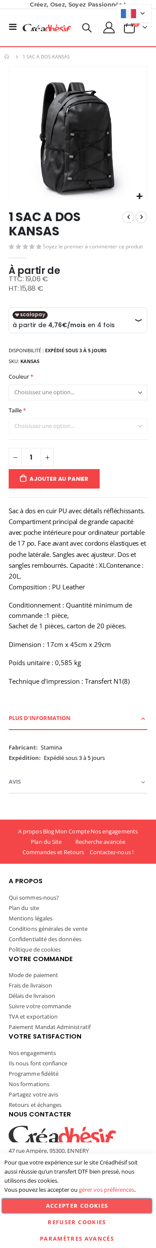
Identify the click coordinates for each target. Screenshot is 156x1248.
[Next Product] (141, 217)
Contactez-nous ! (111, 852)
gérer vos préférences (106, 1189)
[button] (139, 196)
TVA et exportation (33, 1016)
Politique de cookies (35, 949)
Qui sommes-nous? (34, 897)
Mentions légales (30, 918)
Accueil (7, 56)
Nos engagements (114, 831)
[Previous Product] (128, 217)
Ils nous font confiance (38, 1063)
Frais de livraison (30, 985)
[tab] (78, 718)
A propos (30, 831)
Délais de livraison (32, 996)
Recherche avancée (100, 842)
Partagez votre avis (33, 1094)
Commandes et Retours (53, 852)
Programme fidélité (33, 1074)
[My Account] (109, 27)
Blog (48, 831)
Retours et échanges (35, 1105)
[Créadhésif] (47, 28)
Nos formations (29, 1084)
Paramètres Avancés (77, 1238)
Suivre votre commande (40, 1006)
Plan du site (24, 908)
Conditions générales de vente (48, 929)
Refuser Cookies (77, 1222)
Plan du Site (46, 842)
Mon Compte (72, 831)
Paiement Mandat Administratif (50, 1027)
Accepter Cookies (77, 1205)
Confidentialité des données (45, 939)
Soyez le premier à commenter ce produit (93, 246)
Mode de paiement (33, 975)
